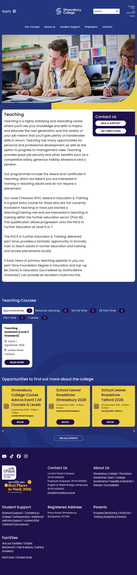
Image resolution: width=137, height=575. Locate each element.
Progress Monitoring (105, 512)
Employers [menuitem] (91, 26)
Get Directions (111, 131)
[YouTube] (4, 457)
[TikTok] (11, 457)
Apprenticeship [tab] (16, 310)
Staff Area (8, 557)
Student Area (24, 557)
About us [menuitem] (49, 26)
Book (20, 422)
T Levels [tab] (36, 318)
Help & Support (110, 123)
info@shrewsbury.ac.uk (61, 492)
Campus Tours (131, 7)
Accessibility (111, 485)
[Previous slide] (3, 431)
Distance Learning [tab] (50, 310)
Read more (17, 362)
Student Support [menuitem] (70, 26)
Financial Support (12, 512)
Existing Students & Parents (110, 516)
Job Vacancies (130, 12)
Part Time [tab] (13, 318)
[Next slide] (134, 431)
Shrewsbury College (105, 473)
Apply (7, 11)
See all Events (68, 438)
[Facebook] (19, 457)
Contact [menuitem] (107, 26)
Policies (97, 485)
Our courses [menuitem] (32, 26)
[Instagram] (26, 457)
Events (132, 16)
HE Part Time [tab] (111, 310)
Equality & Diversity (121, 481)
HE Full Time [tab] (82, 310)
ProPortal (124, 512)
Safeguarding (21, 516)
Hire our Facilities (12, 543)
